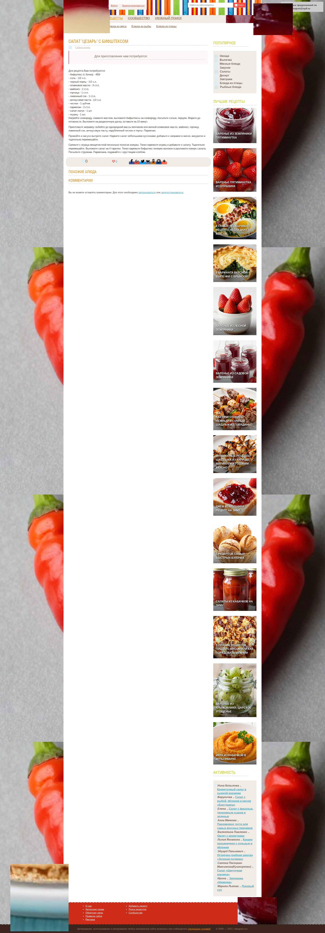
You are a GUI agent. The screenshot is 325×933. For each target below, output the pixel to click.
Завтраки (226, 79)
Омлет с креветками (230, 835)
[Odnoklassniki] (153, 163)
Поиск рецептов (137, 909)
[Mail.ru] (158, 163)
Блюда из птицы (166, 26)
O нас (88, 906)
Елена (222, 808)
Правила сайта (93, 916)
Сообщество (139, 18)
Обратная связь (94, 912)
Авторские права (94, 909)
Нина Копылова (228, 785)
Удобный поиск (168, 18)
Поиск (240, 5)
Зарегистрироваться (133, 5)
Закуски (225, 67)
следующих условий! (199, 928)
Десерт (224, 75)
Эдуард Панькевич (230, 851)
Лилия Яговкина (229, 839)
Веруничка (225, 797)
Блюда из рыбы (141, 26)
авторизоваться (147, 192)
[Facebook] (131, 163)
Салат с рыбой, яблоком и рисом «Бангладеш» (234, 801)
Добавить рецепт (138, 906)
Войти (114, 5)
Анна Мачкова (227, 820)
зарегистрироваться (172, 192)
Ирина (222, 878)
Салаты (225, 71)
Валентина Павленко (232, 832)
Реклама (90, 919)
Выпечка (226, 59)
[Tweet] (142, 163)
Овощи (224, 56)
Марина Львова (228, 886)
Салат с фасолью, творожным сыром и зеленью (235, 812)
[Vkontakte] (148, 163)
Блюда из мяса (117, 26)
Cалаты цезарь (82, 47)
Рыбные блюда (230, 87)
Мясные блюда (230, 63)
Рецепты (115, 18)
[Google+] (137, 163)
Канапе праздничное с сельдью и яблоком (235, 843)
